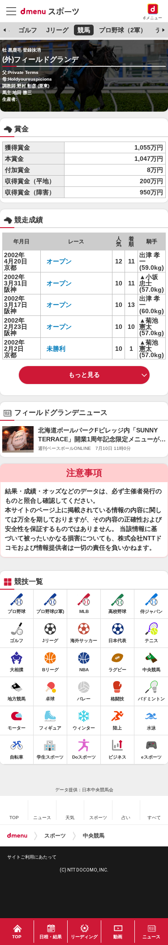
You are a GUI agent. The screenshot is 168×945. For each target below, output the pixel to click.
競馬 (84, 30)
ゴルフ (27, 30)
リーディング (84, 936)
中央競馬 (93, 836)
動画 (117, 936)
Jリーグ (57, 30)
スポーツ (55, 836)
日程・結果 (50, 936)
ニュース (151, 936)
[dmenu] (17, 835)
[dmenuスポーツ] (53, 11)
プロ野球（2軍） (122, 30)
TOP (17, 936)
